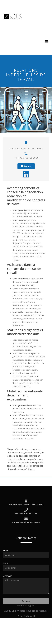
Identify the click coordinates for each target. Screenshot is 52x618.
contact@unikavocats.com (26, 522)
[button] (46, 41)
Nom (5, 551)
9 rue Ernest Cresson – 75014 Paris (26, 504)
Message (7, 576)
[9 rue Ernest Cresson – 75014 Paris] (26, 501)
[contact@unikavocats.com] (26, 519)
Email (6, 563)
